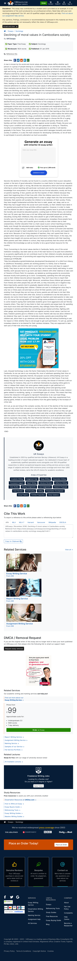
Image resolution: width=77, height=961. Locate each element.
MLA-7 (21, 522)
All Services (32, 923)
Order (44, 3)
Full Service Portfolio (13, 750)
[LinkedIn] (12, 897)
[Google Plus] (17, 897)
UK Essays (11, 39)
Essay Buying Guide (53, 920)
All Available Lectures (13, 762)
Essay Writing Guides (13, 813)
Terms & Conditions (23, 951)
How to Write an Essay (14, 804)
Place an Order (61, 845)
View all (68, 550)
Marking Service (11, 743)
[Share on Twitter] (18, 60)
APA (7, 522)
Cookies (50, 951)
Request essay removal (14, 649)
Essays (10, 31)
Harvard (31, 522)
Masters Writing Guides (14, 816)
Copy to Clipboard (12, 541)
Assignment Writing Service (15, 740)
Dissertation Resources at (19, 800)
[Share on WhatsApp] (28, 60)
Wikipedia (52, 522)
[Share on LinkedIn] (25, 60)
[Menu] (5, 3)
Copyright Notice (39, 951)
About (66, 903)
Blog (47, 924)
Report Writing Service (13, 737)
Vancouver (41, 522)
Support (57, 4)
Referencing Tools (12, 810)
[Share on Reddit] (21, 60)
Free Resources (52, 916)
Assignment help (34, 919)
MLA (14, 522)
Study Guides (51, 912)
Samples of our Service (14, 747)
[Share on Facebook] (15, 60)
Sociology (19, 31)
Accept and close (9, 26)
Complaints (68, 913)
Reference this (11, 54)
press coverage (46, 827)
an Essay (39, 730)
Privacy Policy (9, 951)
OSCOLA (62, 522)
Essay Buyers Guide (12, 807)
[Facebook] (6, 897)
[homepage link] (5, 31)
